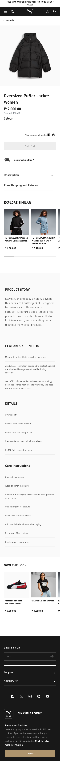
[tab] (17, 89)
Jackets (10, 20)
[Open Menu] (6, 11)
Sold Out (30, 146)
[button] (6, 11)
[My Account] (48, 12)
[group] (16, 228)
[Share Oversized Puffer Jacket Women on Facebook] (49, 135)
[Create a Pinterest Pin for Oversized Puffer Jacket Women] (53, 135)
